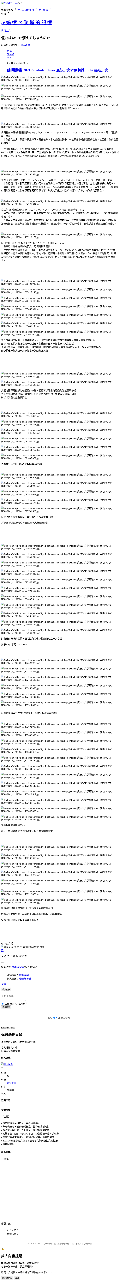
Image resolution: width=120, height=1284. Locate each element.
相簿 (9, 51)
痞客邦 (15, 967)
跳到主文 (6, 30)
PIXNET (38, 1244)
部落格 (10, 54)
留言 (21, 967)
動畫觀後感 (25, 979)
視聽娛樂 (24, 975)
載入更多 (6, 989)
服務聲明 (88, 1244)
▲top (3, 984)
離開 (17, 1278)
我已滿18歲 (7, 1278)
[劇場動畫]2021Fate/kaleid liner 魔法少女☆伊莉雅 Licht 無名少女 (57, 70)
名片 (9, 58)
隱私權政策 (76, 1244)
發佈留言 (6, 1007)
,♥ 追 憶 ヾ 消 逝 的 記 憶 (26, 22)
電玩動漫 (25, 45)
